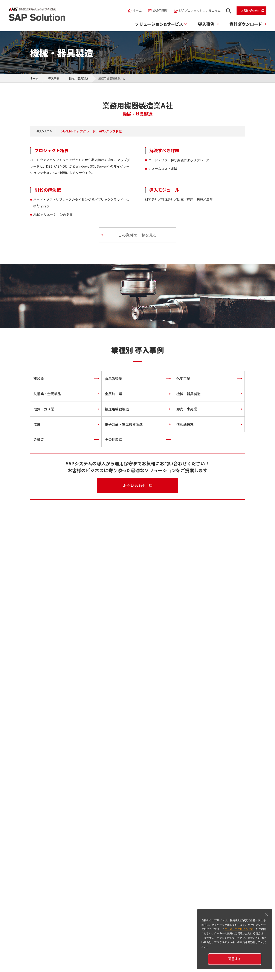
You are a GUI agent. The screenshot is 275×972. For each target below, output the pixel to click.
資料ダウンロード (245, 24)
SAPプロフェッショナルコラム (200, 11)
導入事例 (206, 24)
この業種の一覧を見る (137, 235)
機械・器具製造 (79, 78)
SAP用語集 (160, 11)
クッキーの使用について (239, 929)
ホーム (137, 11)
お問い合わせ (250, 10)
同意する (234, 959)
